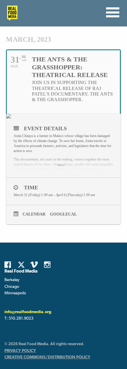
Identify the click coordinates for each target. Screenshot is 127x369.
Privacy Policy (20, 350)
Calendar (33, 214)
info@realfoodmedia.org (27, 311)
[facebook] (9, 264)
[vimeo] (35, 264)
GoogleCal (63, 214)
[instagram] (48, 264)
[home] (10, 13)
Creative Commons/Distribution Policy (47, 357)
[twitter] (23, 264)
